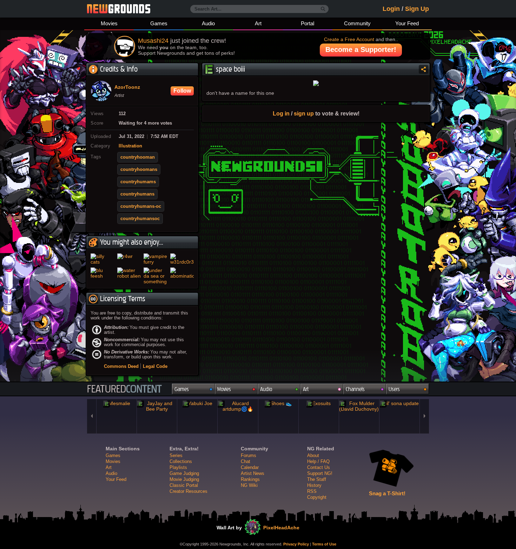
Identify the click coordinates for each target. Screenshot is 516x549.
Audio (208, 23)
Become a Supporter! (360, 49)
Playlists (178, 467)
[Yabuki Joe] (197, 403)
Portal (307, 23)
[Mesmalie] (117, 403)
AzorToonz (127, 87)
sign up (304, 113)
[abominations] (182, 275)
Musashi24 (153, 40)
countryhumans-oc (140, 206)
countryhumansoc (140, 218)
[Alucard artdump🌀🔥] (238, 406)
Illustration (130, 146)
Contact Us (318, 467)
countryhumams (138, 181)
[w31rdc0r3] (182, 259)
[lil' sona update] (399, 403)
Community (357, 23)
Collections (181, 461)
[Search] (323, 9)
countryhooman (137, 157)
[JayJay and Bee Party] (157, 406)
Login (391, 8)
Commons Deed (121, 366)
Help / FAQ (318, 461)
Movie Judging (184, 479)
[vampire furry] (155, 259)
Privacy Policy (296, 544)
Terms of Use (324, 544)
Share (423, 69)
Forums (248, 455)
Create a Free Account (349, 39)
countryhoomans (138, 169)
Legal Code (155, 366)
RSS (312, 491)
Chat (245, 461)
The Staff (316, 479)
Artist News (252, 473)
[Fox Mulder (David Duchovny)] (359, 406)
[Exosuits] (319, 403)
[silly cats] (102, 259)
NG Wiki (249, 485)
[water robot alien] (129, 275)
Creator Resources (188, 491)
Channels (355, 389)
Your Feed (407, 23)
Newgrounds (118, 8)
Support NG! (319, 473)
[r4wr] (129, 259)
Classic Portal (184, 485)
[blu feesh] (102, 275)
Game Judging (184, 473)
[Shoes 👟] (278, 403)
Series (176, 455)
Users (394, 389)
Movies (109, 23)
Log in (281, 113)
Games (158, 23)
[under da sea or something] (155, 275)
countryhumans (137, 194)
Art (258, 23)
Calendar (250, 467)
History (314, 485)
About (313, 455)
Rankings (250, 479)
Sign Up (417, 8)
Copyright (316, 497)
